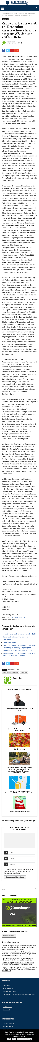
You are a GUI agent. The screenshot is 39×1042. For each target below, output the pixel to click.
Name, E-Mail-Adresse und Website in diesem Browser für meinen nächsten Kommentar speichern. (18, 871)
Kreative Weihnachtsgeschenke (19, 811)
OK (9, 1039)
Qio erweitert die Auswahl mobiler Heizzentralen (19, 729)
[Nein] (36, 1036)
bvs (18, 669)
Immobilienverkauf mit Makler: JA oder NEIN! (19, 634)
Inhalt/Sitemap (7, 1007)
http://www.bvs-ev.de (18, 617)
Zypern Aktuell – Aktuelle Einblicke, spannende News (19, 994)
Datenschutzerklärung (24, 1039)
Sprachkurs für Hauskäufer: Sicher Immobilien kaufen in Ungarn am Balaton (18, 963)
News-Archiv (6, 1010)
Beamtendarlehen (8, 1026)
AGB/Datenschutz (8, 988)
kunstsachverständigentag (10, 672)
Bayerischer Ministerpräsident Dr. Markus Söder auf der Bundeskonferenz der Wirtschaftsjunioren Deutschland (19, 947)
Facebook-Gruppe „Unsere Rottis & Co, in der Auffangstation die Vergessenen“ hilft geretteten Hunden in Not (19, 953)
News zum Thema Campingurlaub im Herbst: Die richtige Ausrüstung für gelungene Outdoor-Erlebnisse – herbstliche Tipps (19, 647)
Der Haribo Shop (9, 642)
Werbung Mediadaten (9, 991)
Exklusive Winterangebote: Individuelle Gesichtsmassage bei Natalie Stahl (17, 959)
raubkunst (24, 672)
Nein (14, 1039)
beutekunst (11, 669)
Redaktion (11, 42)
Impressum (6, 985)
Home (3, 13)
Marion (4, 967)
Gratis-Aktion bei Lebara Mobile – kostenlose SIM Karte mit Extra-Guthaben (19, 792)
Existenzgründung (8, 1023)
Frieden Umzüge (7, 945)
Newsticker (9, 13)
